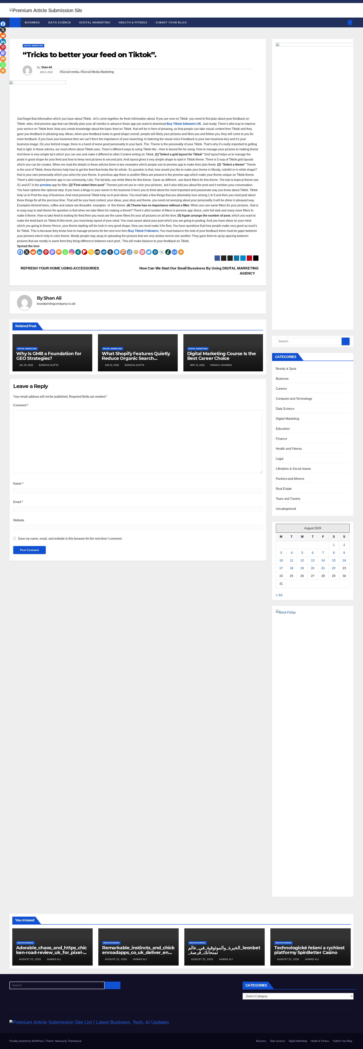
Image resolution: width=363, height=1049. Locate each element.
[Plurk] (123, 252)
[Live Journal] (161, 252)
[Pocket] (142, 252)
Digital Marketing (94, 22)
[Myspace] (97, 252)
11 (291, 560)
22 (333, 568)
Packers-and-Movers (290, 478)
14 (323, 560)
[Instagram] (71, 252)
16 (344, 560)
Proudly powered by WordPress (27, 1041)
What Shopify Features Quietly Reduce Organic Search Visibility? (136, 358)
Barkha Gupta (49, 365)
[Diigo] (129, 252)
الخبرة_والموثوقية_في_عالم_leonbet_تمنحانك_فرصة (224, 950)
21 (323, 568)
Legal (280, 458)
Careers (281, 388)
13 (312, 560)
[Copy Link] (91, 252)
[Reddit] (33, 252)
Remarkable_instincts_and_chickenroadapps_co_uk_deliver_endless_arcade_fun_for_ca (138, 952)
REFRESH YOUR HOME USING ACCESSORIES (59, 268)
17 (281, 568)
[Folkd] (104, 252)
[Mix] (59, 252)
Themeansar (74, 1041)
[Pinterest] (46, 252)
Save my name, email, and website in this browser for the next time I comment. (70, 538)
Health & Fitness (133, 22)
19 (302, 568)
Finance (281, 438)
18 (291, 568)
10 (281, 560)
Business (32, 22)
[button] (344, 22)
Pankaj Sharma (221, 365)
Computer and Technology (294, 398)
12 (302, 560)
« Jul (279, 595)
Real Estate (284, 488)
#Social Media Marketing (97, 71)
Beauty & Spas (286, 368)
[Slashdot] (168, 252)
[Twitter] (149, 252)
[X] (26, 252)
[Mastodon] (52, 252)
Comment (20, 405)
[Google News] (174, 252)
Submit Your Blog (171, 22)
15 (333, 560)
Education (283, 428)
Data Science (59, 22)
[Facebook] (20, 252)
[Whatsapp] (65, 252)
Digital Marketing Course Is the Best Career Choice (221, 356)
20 (312, 568)
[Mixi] (136, 252)
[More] (181, 252)
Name (18, 483)
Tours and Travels (288, 498)
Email (18, 502)
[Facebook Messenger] (116, 252)
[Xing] (78, 252)
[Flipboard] (84, 252)
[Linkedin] (39, 252)
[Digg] (155, 252)
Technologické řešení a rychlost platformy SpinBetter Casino (309, 950)
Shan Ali (46, 67)
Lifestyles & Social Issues (293, 468)
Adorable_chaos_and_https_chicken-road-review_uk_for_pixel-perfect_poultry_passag (51, 952)
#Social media (69, 71)
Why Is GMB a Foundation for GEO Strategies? (48, 356)
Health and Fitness (289, 448)
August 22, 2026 (30, 959)
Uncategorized (286, 508)
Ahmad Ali (54, 959)
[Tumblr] (110, 252)
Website (18, 520)
